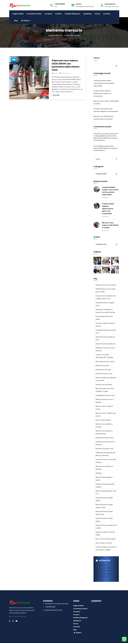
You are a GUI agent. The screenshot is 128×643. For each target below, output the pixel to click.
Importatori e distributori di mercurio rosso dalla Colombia (105, 311)
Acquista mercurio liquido (104, 384)
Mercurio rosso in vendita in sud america (106, 414)
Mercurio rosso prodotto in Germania (104, 425)
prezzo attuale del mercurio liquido (104, 318)
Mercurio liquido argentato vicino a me (106, 492)
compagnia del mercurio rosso (105, 395)
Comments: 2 (65, 73)
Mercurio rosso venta (102, 365)
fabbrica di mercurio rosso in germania (105, 401)
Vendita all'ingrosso (80, 618)
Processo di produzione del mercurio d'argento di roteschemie (106, 110)
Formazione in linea (80, 609)
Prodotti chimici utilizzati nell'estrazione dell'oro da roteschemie (102, 93)
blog (61, 35)
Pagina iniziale (53, 35)
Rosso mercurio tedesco (103, 420)
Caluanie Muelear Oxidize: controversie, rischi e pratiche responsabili (104, 83)
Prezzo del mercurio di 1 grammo (106, 285)
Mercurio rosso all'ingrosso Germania (104, 468)
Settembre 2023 (106, 244)
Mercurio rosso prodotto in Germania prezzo (104, 432)
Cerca (96, 58)
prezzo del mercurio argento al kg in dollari (106, 526)
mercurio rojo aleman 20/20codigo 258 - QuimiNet (104, 356)
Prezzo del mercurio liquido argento (104, 499)
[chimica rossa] (19, 5)
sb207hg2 (99, 473)
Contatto (76, 627)
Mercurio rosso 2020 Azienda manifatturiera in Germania (103, 117)
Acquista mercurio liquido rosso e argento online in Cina (106, 297)
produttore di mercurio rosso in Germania (105, 349)
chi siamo (76, 612)
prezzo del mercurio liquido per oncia (105, 338)
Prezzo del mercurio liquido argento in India (104, 506)
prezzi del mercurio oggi (103, 369)
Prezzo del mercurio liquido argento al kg (104, 513)
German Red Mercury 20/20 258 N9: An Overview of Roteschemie (105, 138)
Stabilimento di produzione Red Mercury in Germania (105, 454)
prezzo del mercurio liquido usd (105, 344)
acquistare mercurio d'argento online (105, 304)
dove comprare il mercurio (104, 543)
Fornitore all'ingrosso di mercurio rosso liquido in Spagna (106, 548)
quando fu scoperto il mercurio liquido (105, 533)
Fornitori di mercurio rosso (104, 373)
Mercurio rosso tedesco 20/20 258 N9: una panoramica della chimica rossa (65, 65)
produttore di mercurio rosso (105, 438)
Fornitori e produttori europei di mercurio (105, 324)
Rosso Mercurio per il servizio (105, 361)
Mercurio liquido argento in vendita (104, 478)
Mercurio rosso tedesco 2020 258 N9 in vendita (106, 102)
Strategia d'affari (106, 174)
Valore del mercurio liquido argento (104, 520)
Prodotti (76, 615)
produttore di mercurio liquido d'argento (105, 485)
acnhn (55, 73)
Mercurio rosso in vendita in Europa (104, 407)
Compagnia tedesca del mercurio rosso (106, 331)
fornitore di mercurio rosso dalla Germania (106, 461)
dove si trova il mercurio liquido (105, 539)
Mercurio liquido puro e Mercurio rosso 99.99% (106, 379)
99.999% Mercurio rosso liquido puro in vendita (105, 290)
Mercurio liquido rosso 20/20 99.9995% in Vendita (105, 390)
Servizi (75, 624)
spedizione (77, 621)
